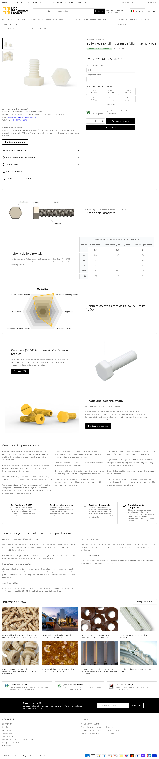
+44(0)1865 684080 (18, 120)
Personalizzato (97, 20)
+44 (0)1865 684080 (114, 10)
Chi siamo (6, 746)
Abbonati (136, 705)
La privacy (6, 730)
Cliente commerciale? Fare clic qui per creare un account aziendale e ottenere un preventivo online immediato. (44, 2)
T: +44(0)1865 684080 (90, 724)
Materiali (6, 20)
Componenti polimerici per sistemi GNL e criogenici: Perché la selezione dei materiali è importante (99, 671)
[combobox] (80, 11)
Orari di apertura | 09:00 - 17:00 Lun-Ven (98, 733)
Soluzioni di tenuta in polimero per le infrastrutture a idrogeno (57, 636)
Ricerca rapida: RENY (77, 20)
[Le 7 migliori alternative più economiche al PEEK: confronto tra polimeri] (60, 653)
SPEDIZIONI (144, 20)
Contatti (122, 24)
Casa (4, 29)
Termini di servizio (10, 736)
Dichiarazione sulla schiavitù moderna (18, 739)
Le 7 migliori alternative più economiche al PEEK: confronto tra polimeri (59, 670)
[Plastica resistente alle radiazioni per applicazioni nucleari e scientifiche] (99, 619)
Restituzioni (7, 727)
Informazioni (9, 24)
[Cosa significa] (20, 619)
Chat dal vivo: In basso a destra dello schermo (100, 730)
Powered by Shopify (37, 756)
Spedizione (7, 733)
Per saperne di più (144, 602)
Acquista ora (111, 127)
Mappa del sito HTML (11, 742)
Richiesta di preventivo (15, 142)
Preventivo (122, 20)
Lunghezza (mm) (93, 75)
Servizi (132, 20)
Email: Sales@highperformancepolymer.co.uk (139, 2)
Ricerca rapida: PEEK (54, 20)
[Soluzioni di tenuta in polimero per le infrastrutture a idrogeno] (60, 619)
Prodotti (19, 20)
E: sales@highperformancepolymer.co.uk (98, 727)
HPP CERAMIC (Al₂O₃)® (95, 39)
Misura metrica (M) (94, 65)
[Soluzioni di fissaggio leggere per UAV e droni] (138, 653)
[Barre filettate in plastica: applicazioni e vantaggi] (138, 619)
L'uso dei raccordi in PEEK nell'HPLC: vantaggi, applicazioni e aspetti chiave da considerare (19, 671)
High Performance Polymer (18, 756)
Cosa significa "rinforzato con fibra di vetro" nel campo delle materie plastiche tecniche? (20, 636)
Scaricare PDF (20, 371)
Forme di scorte (34, 20)
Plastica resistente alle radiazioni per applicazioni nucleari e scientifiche (95, 636)
